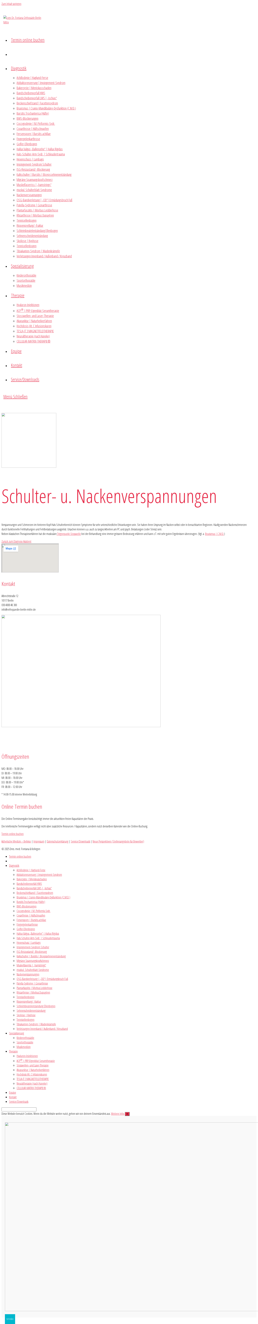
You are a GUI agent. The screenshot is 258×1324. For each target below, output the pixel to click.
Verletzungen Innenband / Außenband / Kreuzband (42, 1029)
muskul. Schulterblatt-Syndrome (33, 970)
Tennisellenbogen (25, 997)
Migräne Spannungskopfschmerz (33, 961)
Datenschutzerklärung (57, 841)
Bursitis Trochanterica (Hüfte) (31, 902)
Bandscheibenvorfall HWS (29, 884)
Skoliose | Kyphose (26, 1015)
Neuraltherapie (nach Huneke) (32, 1083)
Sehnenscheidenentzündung (31, 1010)
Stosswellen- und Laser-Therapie (33, 1065)
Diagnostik (14, 865)
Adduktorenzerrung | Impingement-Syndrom (39, 875)
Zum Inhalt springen (11, 4)
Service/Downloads (80, 841)
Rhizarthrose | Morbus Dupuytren (33, 992)
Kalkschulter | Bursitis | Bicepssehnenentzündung (41, 956)
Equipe (12, 1092)
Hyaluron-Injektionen (27, 1056)
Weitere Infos (117, 1114)
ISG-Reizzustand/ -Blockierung (32, 952)
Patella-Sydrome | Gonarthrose (32, 983)
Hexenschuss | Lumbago (29, 943)
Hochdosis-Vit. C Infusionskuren (32, 1074)
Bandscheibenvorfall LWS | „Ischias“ (34, 888)
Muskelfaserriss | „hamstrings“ (31, 965)
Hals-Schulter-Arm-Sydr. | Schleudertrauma (38, 938)
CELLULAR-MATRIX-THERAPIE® (31, 1088)
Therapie (13, 1051)
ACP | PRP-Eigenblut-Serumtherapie (36, 1061)
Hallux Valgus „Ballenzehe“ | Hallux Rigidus (38, 933)
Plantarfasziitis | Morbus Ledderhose (34, 988)
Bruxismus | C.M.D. (214, 534)
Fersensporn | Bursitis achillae (31, 920)
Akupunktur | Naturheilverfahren (33, 1070)
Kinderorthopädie (25, 1038)
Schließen (10, 1319)
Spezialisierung (16, 1033)
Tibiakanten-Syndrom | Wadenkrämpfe (36, 1024)
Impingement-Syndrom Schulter (33, 947)
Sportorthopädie (25, 1042)
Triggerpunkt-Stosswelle (69, 534)
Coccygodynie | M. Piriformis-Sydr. (33, 911)
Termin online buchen (20, 856)
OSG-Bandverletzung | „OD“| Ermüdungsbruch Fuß (42, 979)
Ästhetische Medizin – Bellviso (16, 841)
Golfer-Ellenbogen (26, 929)
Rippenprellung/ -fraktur (29, 1001)
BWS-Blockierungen (26, 906)
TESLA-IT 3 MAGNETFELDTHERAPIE (33, 1079)
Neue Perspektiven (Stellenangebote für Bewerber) (118, 841)
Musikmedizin (24, 1047)
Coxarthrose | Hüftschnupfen (31, 915)
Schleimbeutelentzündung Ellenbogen (36, 1006)
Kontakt (13, 1097)
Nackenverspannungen (28, 974)
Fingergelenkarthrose (27, 924)
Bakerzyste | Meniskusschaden (32, 879)
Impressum (38, 841)
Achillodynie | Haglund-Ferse (31, 870)
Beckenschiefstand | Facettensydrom (35, 893)
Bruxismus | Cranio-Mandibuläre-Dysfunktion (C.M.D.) (43, 897)
